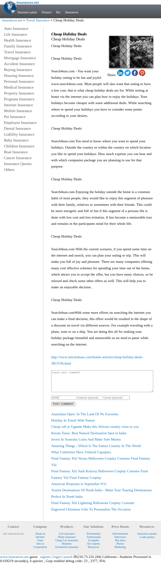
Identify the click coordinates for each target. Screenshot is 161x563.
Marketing (120, 546)
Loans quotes (147, 537)
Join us (40, 543)
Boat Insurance (16, 152)
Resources (93, 546)
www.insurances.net (14, 557)
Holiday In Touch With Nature (73, 420)
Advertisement (120, 533)
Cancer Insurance (18, 158)
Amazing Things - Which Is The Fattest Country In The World (96, 446)
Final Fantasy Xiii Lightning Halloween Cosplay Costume (92, 503)
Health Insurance (17, 40)
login (57, 557)
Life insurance (67, 533)
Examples (93, 540)
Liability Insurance (19, 134)
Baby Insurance (16, 140)
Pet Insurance (15, 116)
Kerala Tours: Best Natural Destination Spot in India (88, 433)
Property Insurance (19, 93)
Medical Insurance (19, 87)
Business (66, 543)
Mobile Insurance (18, 111)
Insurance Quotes (18, 163)
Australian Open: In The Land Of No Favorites (84, 414)
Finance (46, 12)
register (45, 557)
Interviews (120, 537)
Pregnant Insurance (19, 99)
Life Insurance (15, 34)
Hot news (120, 540)
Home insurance (67, 537)
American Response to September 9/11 (79, 484)
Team (40, 540)
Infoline (40, 537)
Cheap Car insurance (66, 540)
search (67, 557)
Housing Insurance (19, 75)
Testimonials (94, 537)
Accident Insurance (19, 64)
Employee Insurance (20, 122)
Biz (58, 12)
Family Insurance (18, 46)
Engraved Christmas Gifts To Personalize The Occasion (91, 509)
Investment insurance (67, 546)
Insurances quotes (147, 533)
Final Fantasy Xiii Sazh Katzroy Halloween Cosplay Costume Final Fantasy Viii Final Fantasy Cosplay (99, 474)
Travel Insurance (38, 20)
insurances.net (12, 20)
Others (9, 169)
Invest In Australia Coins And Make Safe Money (86, 439)
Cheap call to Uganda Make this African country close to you (95, 427)
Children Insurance (19, 146)
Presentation (93, 533)
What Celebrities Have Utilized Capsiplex (81, 452)
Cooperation (40, 546)
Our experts (93, 543)
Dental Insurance (17, 128)
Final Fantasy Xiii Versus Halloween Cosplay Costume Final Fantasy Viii (100, 461)
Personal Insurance (19, 81)
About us (40, 533)
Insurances (71, 12)
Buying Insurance (18, 69)
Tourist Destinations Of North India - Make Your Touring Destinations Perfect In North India (101, 493)
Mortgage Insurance (20, 58)
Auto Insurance (16, 28)
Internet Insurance (18, 105)
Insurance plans (27, 12)
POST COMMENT (63, 404)
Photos (120, 543)
